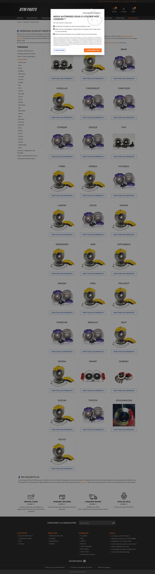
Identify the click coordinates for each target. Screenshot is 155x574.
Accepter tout (93, 50)
